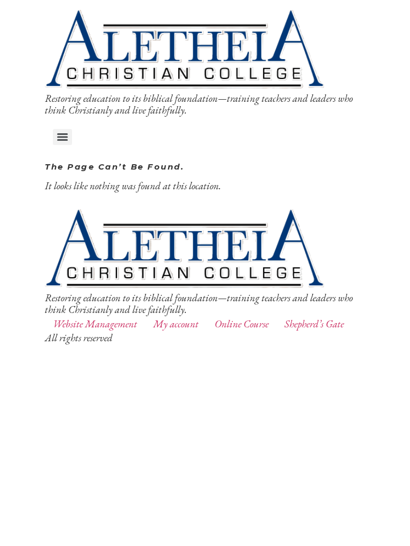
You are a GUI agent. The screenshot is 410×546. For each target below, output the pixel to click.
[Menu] (62, 137)
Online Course (242, 324)
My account (176, 324)
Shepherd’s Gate (314, 324)
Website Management (95, 324)
